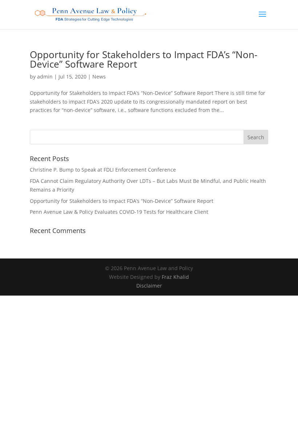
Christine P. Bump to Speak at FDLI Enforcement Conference (103, 169)
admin (45, 76)
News (99, 76)
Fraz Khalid (175, 276)
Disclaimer (149, 285)
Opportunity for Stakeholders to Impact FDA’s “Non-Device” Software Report (143, 59)
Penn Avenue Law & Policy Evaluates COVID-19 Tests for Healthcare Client (119, 211)
